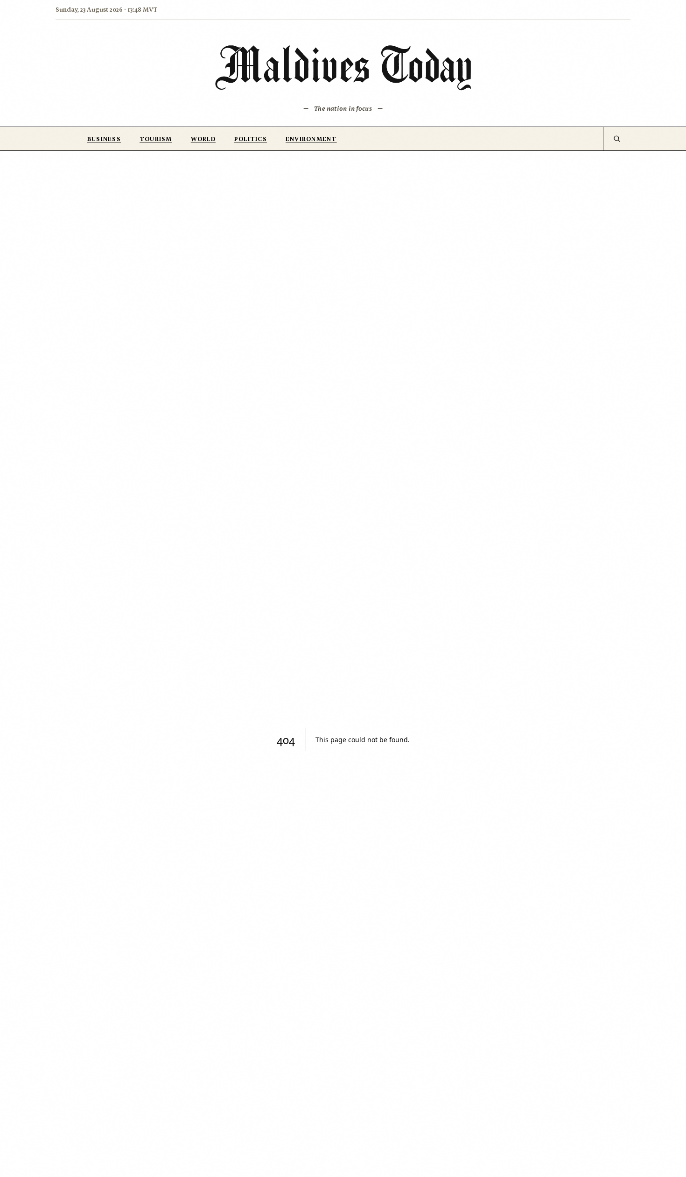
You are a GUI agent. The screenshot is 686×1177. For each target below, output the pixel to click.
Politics (250, 139)
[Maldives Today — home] (343, 67)
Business (104, 139)
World (203, 139)
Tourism (156, 139)
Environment (311, 139)
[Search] (616, 138)
